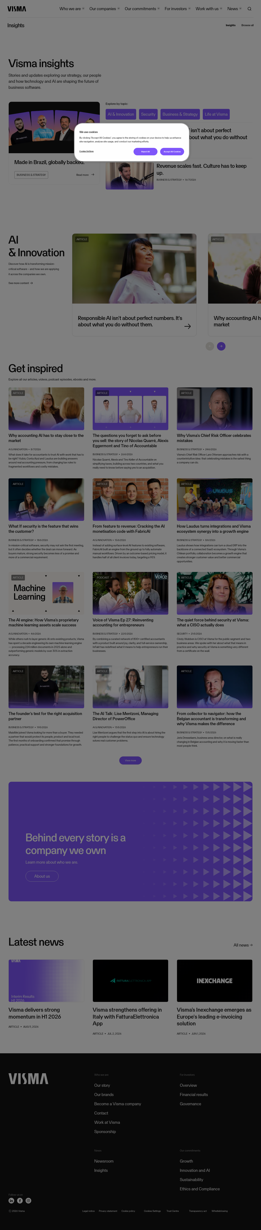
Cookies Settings (86, 151)
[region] (131, 142)
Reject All (145, 151)
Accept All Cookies (172, 151)
